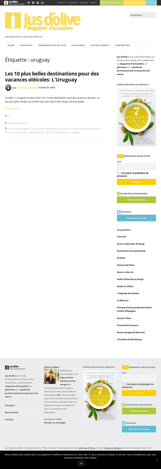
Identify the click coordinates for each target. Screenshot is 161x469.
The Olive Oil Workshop (129, 339)
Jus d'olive (122, 56)
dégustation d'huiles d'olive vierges (68, 381)
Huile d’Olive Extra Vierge (130, 279)
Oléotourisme (36, 132)
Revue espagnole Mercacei (131, 332)
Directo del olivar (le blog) (130, 243)
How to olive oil (125, 272)
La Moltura (122, 300)
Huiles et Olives (125, 286)
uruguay (75, 132)
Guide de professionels (112, 3)
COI (58, 395)
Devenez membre (136, 199)
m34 (81, 448)
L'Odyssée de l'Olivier (128, 293)
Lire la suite (11, 108)
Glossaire (151, 3)
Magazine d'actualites (135, 3)
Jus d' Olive (89, 448)
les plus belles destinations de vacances (51, 128)
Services (84, 3)
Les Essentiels (78, 45)
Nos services (11, 412)
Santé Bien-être (122, 45)
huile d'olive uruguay (18, 128)
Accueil (11, 45)
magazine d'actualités (132, 63)
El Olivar (121, 258)
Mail (119, 161)
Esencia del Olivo (126, 265)
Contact (9, 419)
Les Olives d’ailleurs (100, 45)
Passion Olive (124, 318)
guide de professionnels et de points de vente (133, 70)
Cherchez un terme (136, 218)
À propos (10, 405)
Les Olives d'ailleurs (18, 123)
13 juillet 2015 (46, 87)
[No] (157, 459)
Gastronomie (26, 45)
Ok (81, 463)
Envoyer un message (54, 422)
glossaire (122, 67)
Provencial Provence (127, 325)
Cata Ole (121, 236)
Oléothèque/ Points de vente (52, 45)
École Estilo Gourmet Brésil (131, 250)
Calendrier (72, 3)
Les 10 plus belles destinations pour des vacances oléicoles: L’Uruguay (52, 76)
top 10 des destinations (57, 132)
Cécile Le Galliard (27, 87)
